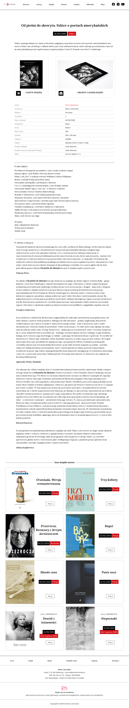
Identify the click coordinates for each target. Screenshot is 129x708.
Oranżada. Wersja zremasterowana (48, 482)
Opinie (49, 661)
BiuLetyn (26, 4)
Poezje (55, 493)
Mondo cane (48, 572)
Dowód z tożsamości (48, 620)
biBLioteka (90, 4)
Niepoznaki (109, 618)
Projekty (77, 4)
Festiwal (64, 4)
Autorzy (39, 4)
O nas (12, 661)
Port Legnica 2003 (48, 636)
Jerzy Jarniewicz (72, 105)
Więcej (50, 504)
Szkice (72, 33)
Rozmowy (55, 543)
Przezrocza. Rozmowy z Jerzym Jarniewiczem (49, 530)
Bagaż (109, 526)
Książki (51, 4)
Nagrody (94, 661)
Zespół (30, 661)
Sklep (103, 4)
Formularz (115, 661)
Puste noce (109, 572)
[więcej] (20, 489)
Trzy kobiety (109, 480)
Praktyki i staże (71, 661)
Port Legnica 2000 (109, 632)
